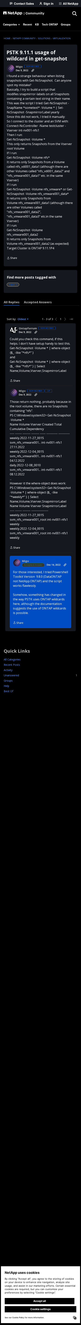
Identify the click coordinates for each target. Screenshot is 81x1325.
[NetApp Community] (23, 13)
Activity (8, 670)
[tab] (12, 302)
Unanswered (40, 675)
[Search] (74, 13)
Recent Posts (12, 664)
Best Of (8, 691)
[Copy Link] (33, 70)
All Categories (12, 659)
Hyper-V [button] (13, 284)
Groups (8, 680)
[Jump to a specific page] (71, 319)
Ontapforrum (28, 328)
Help (6, 686)
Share (12, 258)
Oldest (22, 319)
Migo (19, 66)
